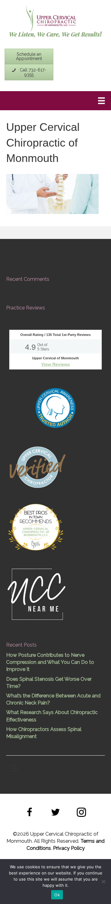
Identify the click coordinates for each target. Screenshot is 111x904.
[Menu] (101, 100)
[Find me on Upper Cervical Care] (37, 466)
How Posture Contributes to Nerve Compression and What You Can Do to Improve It (50, 662)
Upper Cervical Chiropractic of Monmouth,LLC (36, 532)
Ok (57, 894)
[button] (29, 813)
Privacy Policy (69, 848)
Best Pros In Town (36, 513)
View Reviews (55, 364)
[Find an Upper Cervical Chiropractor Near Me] (37, 593)
